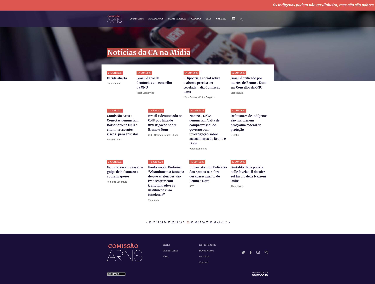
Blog (209, 18)
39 (214, 222)
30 (180, 222)
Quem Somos (137, 18)
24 (157, 222)
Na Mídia (196, 18)
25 (161, 222)
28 (173, 222)
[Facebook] (251, 252)
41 (222, 222)
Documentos (155, 18)
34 (195, 222)
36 (203, 222)
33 (192, 222)
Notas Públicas (177, 18)
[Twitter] (243, 252)
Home (166, 244)
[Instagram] (266, 252)
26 (165, 222)
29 (176, 222)
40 (218, 222)
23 (153, 222)
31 (184, 222)
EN (233, 18)
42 (226, 222)
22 (150, 222)
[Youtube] (258, 252)
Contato (203, 262)
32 (188, 222)
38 (211, 222)
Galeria (221, 18)
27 (169, 222)
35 (199, 222)
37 (207, 222)
